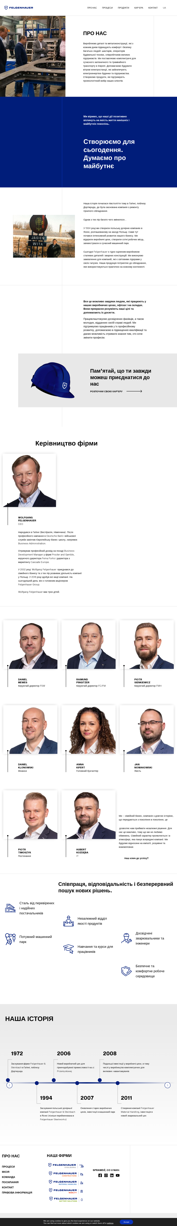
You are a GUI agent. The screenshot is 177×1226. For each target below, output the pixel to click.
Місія (5, 1171)
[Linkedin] (112, 1175)
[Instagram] (106, 1175)
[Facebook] (100, 1175)
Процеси (8, 1166)
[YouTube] (118, 1175)
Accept (126, 1222)
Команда (8, 1176)
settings (110, 1223)
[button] (116, 391)
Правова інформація (17, 1192)
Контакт (8, 1187)
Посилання (10, 1182)
